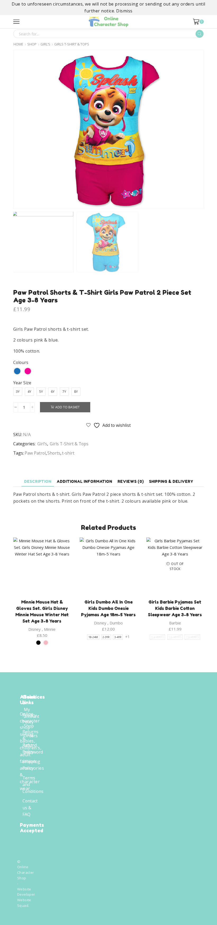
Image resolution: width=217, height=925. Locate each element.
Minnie (50, 629)
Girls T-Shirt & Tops (71, 44)
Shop (32, 44)
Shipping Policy (31, 765)
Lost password (33, 748)
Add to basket (67, 407)
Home (18, 44)
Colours (20, 362)
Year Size (22, 383)
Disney (34, 629)
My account (31, 713)
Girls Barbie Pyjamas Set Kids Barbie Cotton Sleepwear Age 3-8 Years (175, 608)
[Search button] (200, 34)
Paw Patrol (35, 453)
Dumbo (116, 622)
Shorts (53, 453)
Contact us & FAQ (30, 807)
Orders (31, 736)
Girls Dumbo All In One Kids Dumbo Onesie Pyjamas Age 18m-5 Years (108, 608)
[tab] (37, 481)
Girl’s (45, 44)
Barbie (175, 622)
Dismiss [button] (124, 11)
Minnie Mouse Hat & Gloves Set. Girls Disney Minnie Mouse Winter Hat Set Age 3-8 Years (42, 611)
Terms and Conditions (32, 784)
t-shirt (68, 453)
